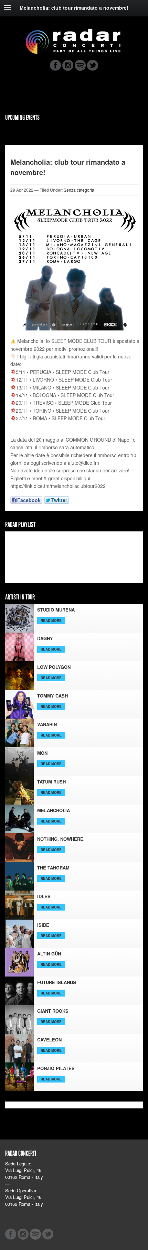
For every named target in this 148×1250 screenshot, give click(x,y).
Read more (51, 620)
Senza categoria (79, 190)
